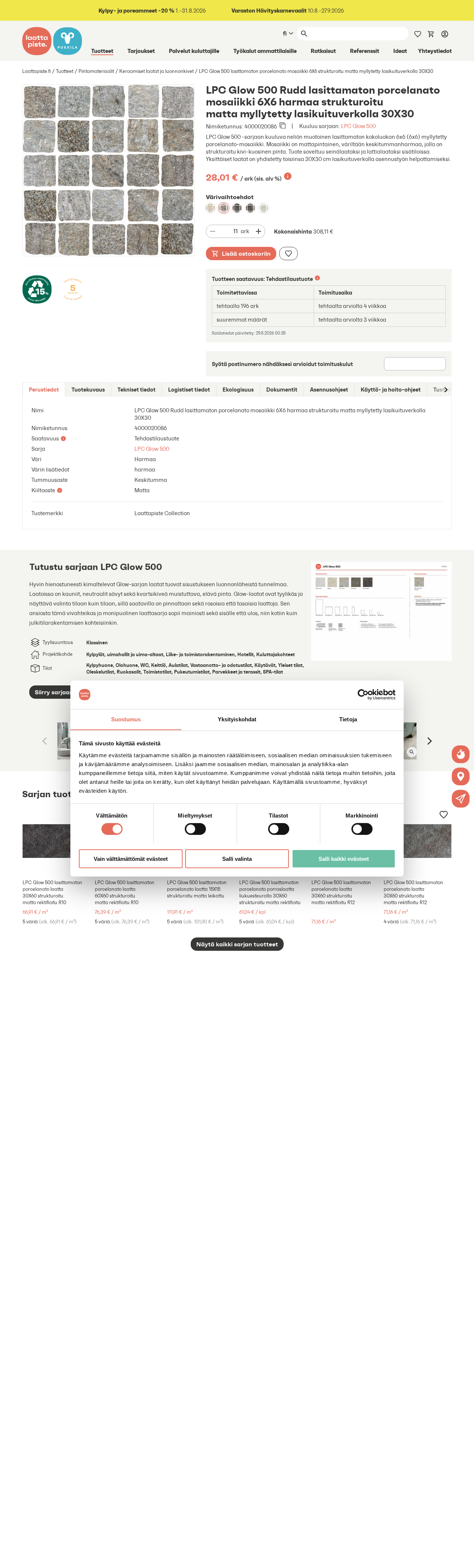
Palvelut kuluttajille (194, 50)
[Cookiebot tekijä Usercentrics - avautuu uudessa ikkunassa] (363, 694)
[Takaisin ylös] (463, 1546)
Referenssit (364, 50)
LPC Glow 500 (358, 126)
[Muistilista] (417, 33)
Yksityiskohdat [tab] (237, 719)
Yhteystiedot (435, 50)
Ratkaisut (323, 50)
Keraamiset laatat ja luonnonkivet (156, 71)
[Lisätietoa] (287, 176)
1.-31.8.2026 (152, 10)
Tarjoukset (141, 50)
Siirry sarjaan (54, 692)
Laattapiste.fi (36, 71)
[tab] (44, 389)
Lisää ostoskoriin (246, 253)
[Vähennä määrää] (212, 231)
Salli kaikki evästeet (343, 858)
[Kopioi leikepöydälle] (283, 126)
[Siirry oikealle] (445, 389)
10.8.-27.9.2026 (287, 10)
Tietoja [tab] (348, 719)
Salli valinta (237, 858)
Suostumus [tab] (126, 719)
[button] (461, 799)
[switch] (195, 829)
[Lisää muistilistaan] (288, 253)
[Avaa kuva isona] (412, 752)
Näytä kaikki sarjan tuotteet (237, 944)
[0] (431, 33)
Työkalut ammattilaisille (265, 50)
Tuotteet (102, 50)
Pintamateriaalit (96, 71)
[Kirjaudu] (445, 34)
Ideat (400, 50)
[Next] (429, 741)
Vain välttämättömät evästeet (131, 858)
